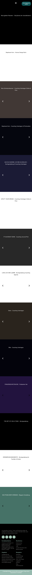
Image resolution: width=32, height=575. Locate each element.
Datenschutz (19, 543)
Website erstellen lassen (7, 557)
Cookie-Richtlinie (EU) (21, 547)
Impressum (18, 544)
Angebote (18, 560)
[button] (16, 3)
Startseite (18, 554)
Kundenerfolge (19, 556)
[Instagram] (10, 537)
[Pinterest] (3, 537)
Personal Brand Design (7, 556)
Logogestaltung (5, 554)
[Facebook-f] (6, 537)
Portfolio (18, 562)
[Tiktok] (14, 537)
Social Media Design (6, 562)
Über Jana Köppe (20, 559)
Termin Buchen (19, 565)
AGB (17, 546)
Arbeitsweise (19, 557)
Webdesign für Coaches (7, 560)
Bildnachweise (19, 549)
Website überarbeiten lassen (8, 559)
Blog (17, 564)
